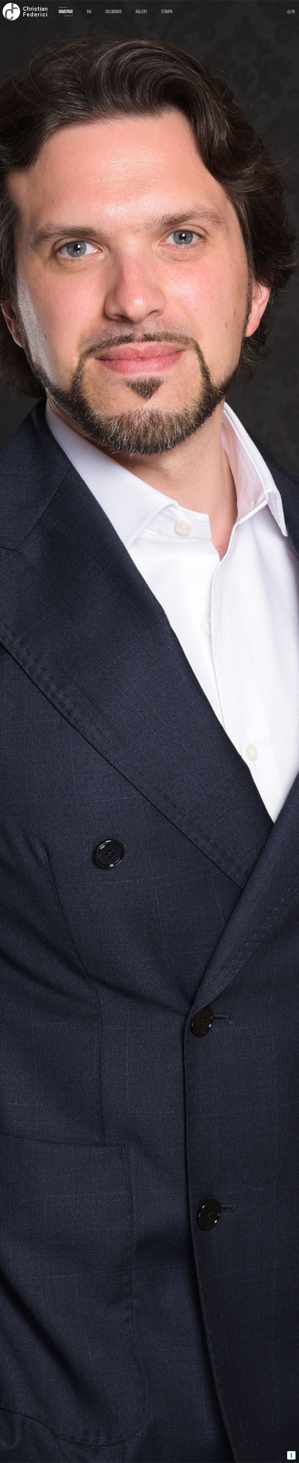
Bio (89, 11)
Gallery (141, 11)
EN (292, 11)
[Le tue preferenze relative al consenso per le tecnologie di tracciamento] (291, 1455)
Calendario (113, 11)
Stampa (166, 11)
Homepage (66, 11)
